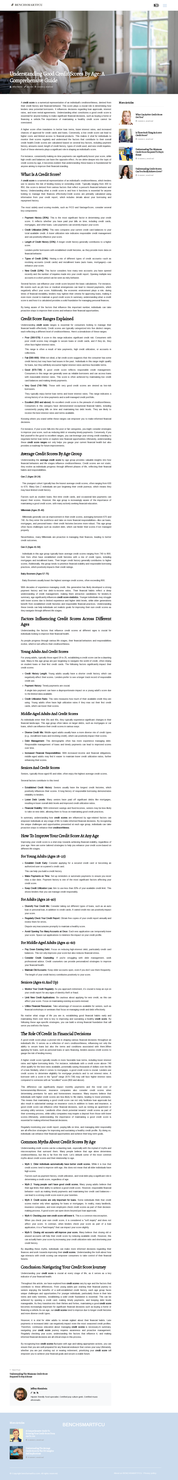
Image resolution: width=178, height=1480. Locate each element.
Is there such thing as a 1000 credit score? (149, 134)
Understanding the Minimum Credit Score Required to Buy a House (149, 152)
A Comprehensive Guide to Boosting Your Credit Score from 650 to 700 (40, 1434)
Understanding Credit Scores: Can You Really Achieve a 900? (149, 170)
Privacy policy (149, 1473)
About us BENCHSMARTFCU (128, 1473)
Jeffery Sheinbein (17, 87)
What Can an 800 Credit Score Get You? (149, 116)
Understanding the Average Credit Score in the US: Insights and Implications (40, 1451)
